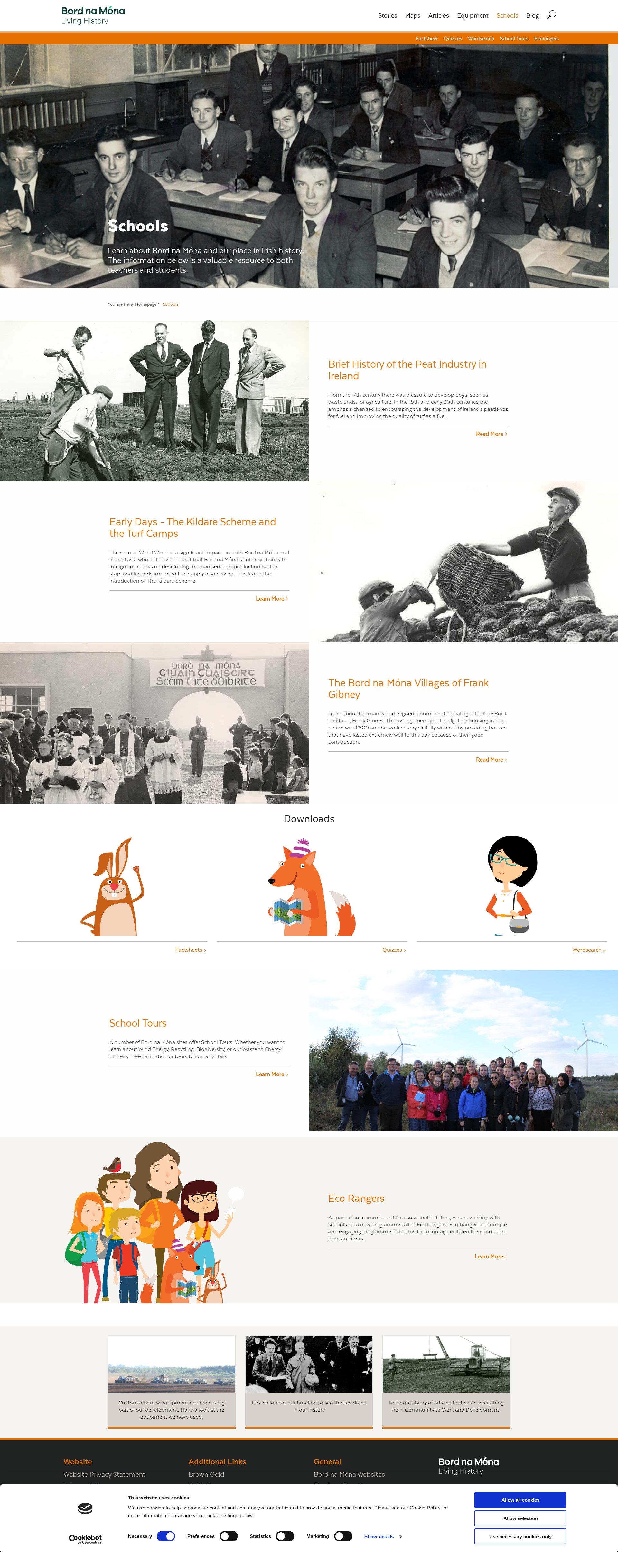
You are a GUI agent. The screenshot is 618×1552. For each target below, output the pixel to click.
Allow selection (520, 1518)
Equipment (473, 15)
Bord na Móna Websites (349, 1474)
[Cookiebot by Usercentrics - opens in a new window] (85, 1539)
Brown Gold (206, 1474)
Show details (379, 1536)
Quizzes (453, 38)
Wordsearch (481, 38)
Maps (412, 15)
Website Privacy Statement (104, 1474)
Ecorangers (546, 38)
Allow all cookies (520, 1500)
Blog (532, 15)
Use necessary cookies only (520, 1536)
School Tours (514, 38)
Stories (387, 15)
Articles (438, 15)
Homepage (145, 304)
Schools (507, 15)
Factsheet (427, 38)
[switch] (229, 1536)
